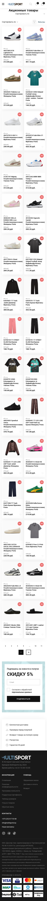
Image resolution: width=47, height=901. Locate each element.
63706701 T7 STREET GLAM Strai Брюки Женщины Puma (33, 342)
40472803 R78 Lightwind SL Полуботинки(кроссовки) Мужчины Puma (12, 53)
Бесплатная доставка (19, 724)
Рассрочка (14, 740)
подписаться (23, 699)
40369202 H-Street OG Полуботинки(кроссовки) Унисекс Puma (34, 588)
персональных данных (22, 692)
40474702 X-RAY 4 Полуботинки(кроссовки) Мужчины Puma (12, 137)
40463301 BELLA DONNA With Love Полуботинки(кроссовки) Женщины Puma (12, 221)
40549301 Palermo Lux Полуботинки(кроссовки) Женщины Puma (12, 94)
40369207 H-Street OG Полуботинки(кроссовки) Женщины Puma (34, 464)
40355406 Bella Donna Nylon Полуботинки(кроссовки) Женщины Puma (34, 506)
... (29, 646)
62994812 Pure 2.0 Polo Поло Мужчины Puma (34, 545)
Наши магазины (8, 827)
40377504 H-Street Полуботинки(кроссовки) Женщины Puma (12, 261)
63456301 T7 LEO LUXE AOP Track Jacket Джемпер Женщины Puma (12, 465)
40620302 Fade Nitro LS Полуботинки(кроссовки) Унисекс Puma (34, 52)
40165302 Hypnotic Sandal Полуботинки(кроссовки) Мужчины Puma (34, 221)
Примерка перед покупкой (21, 730)
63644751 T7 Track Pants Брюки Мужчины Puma (34, 303)
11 (41, 646)
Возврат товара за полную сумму (24, 735)
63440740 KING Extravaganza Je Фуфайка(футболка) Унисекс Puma (33, 382)
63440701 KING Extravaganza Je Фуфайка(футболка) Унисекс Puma (11, 382)
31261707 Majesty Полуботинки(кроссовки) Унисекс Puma (12, 179)
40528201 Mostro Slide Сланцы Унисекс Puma (12, 626)
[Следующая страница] (28, 652)
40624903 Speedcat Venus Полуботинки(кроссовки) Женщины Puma (12, 423)
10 (35, 646)
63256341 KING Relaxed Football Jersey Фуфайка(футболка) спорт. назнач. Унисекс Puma (34, 96)
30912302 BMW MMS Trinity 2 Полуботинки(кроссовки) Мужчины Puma (34, 180)
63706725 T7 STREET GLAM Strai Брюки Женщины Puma (11, 342)
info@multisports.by (9, 823)
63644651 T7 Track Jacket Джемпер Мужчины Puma (10, 303)
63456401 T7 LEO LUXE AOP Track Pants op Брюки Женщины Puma (34, 422)
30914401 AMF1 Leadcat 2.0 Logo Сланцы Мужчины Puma (34, 627)
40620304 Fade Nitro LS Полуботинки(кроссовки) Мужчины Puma (12, 588)
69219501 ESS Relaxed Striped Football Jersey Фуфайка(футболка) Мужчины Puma (34, 262)
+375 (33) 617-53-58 (9, 819)
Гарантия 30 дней (17, 745)
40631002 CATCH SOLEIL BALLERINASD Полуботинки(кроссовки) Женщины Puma (12, 547)
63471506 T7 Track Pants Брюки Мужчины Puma (12, 505)
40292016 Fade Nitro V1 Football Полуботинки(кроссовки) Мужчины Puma (34, 138)
